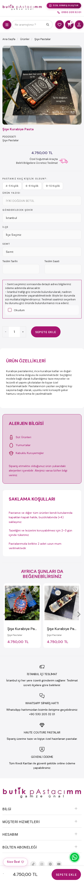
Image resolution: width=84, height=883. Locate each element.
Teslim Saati (51, 261)
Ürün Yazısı (11, 192)
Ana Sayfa (8, 39)
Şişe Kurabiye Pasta (23, 628)
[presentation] (5, 614)
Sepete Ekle (45, 332)
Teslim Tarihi (10, 261)
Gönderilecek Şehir (17, 210)
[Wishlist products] (59, 24)
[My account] (79, 24)
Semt (6, 243)
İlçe (5, 227)
